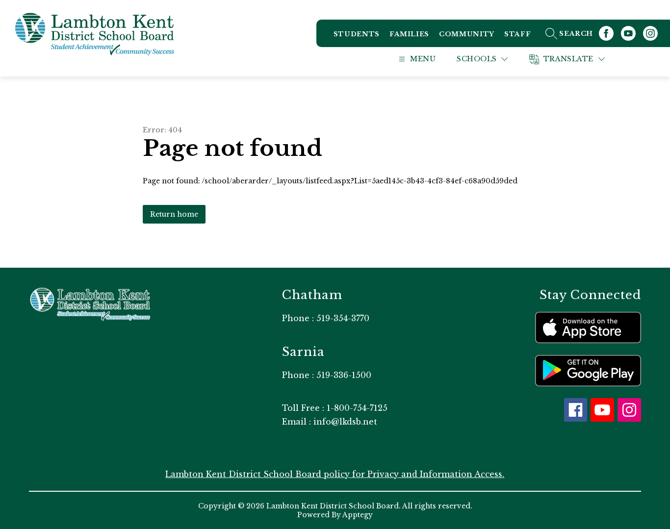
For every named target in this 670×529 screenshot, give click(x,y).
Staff (517, 34)
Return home (174, 214)
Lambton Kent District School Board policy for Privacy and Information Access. (334, 474)
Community (466, 34)
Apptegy (357, 514)
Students (357, 34)
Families (409, 34)
